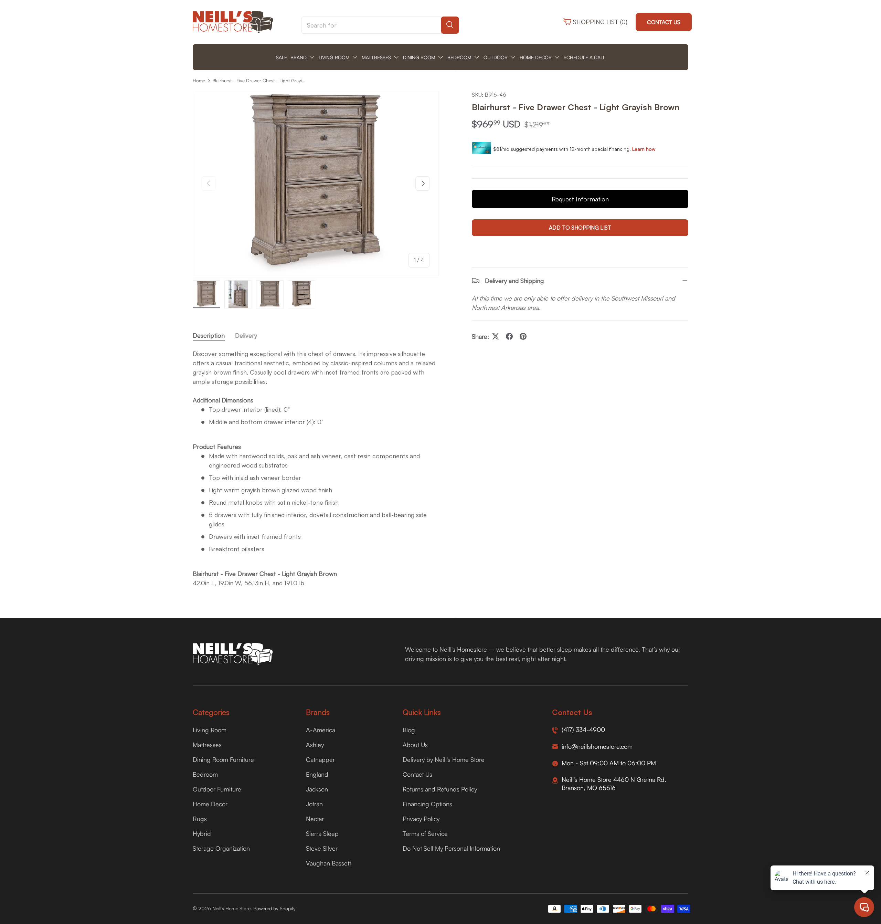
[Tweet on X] (495, 336)
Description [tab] (209, 335)
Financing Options (427, 804)
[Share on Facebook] (509, 336)
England (317, 774)
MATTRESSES (376, 57)
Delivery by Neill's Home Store (444, 759)
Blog (409, 730)
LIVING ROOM (334, 57)
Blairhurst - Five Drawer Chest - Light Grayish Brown (258, 80)
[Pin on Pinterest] (523, 336)
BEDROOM (459, 57)
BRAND (298, 57)
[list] (315, 183)
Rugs (200, 818)
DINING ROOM (419, 57)
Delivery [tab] (246, 335)
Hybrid (202, 833)
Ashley (315, 744)
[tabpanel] (315, 468)
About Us (415, 744)
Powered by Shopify (274, 908)
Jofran (314, 804)
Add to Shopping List (580, 227)
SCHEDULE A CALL (584, 57)
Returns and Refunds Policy (440, 789)
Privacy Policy (421, 818)
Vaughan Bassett (328, 863)
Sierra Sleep (322, 833)
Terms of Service (425, 833)
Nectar (315, 818)
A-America (320, 730)
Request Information (580, 199)
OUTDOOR (496, 57)
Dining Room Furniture (223, 759)
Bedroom (205, 774)
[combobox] (380, 25)
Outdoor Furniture (217, 789)
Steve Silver (322, 848)
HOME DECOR (536, 57)
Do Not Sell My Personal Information (451, 848)
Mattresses (207, 744)
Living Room (209, 730)
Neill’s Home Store (231, 908)
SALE (281, 57)
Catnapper (320, 759)
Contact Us (663, 22)
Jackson (317, 789)
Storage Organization (221, 848)
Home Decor (210, 804)
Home (199, 80)
